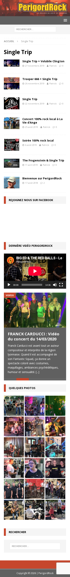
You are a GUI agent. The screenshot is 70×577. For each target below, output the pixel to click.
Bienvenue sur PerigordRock (42, 178)
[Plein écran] (61, 285)
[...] (37, 372)
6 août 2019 (31, 144)
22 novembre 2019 (34, 103)
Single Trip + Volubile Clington (43, 61)
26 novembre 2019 (34, 83)
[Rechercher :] (35, 29)
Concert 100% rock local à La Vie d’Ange (42, 120)
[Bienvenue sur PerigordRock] (11, 182)
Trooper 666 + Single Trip (39, 79)
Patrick (53, 65)
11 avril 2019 (31, 164)
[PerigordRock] (35, 14)
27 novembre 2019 (34, 65)
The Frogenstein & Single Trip (43, 160)
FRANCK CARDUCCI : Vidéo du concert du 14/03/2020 (33, 336)
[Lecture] (9, 285)
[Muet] (55, 285)
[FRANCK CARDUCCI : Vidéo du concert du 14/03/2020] (35, 310)
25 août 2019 (31, 127)
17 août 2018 (31, 182)
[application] (35, 271)
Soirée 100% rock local (38, 140)
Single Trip (29, 99)
